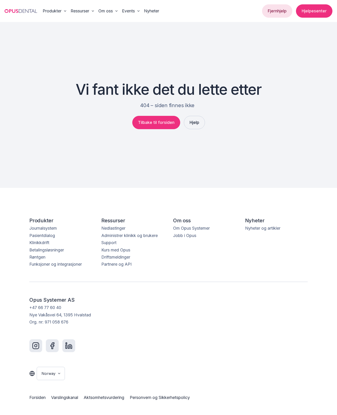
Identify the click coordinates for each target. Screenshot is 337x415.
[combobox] (51, 373)
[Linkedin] (68, 345)
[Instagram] (35, 345)
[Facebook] (52, 345)
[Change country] (32, 373)
